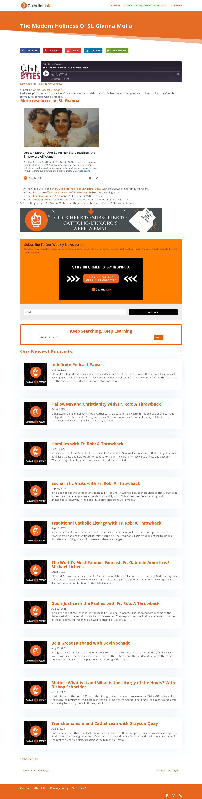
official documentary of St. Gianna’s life (68, 192)
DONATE (176, 6)
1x (62, 75)
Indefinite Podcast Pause (76, 364)
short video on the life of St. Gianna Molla (76, 188)
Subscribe (56, 79)
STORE (128, 6)
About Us (40, 788)
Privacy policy (59, 788)
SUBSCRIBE (143, 6)
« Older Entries (29, 758)
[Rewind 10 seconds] (56, 74)
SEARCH (114, 6)
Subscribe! (79, 788)
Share (66, 79)
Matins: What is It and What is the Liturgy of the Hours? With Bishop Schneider (113, 685)
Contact (25, 788)
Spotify (58, 89)
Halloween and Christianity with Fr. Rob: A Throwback (106, 404)
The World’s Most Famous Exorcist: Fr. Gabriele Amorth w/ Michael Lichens (110, 564)
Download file (28, 83)
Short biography (41, 196)
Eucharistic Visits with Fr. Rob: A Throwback (95, 483)
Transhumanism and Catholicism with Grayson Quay (104, 723)
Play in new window (50, 83)
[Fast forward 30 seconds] (66, 74)
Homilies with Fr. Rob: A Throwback (87, 444)
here (131, 203)
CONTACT (160, 6)
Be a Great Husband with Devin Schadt (90, 643)
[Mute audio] (52, 74)
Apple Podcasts (42, 89)
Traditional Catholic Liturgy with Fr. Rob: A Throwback (106, 523)
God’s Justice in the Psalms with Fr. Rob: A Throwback (105, 603)
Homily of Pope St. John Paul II (49, 199)
